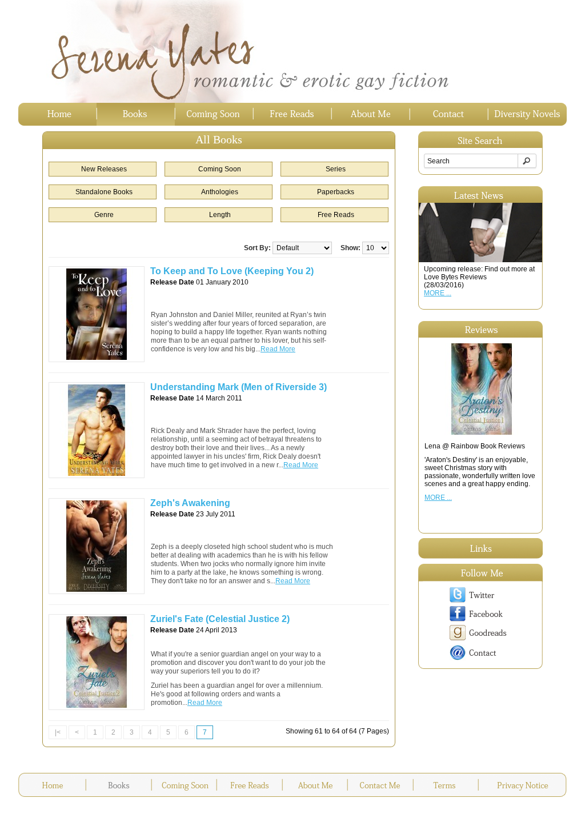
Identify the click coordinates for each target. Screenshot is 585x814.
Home (57, 114)
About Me (370, 114)
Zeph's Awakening (190, 503)
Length (220, 215)
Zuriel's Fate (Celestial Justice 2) (220, 619)
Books (136, 114)
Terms (445, 785)
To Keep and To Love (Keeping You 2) (232, 271)
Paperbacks (335, 192)
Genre (104, 215)
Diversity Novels (527, 114)
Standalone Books (104, 192)
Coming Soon (214, 114)
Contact (449, 114)
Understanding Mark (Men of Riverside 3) (238, 387)
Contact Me (380, 785)
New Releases (104, 169)
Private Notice (522, 785)
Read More (278, 349)
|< (58, 732)
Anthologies (219, 192)
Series (336, 169)
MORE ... (437, 293)
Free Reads (292, 114)
